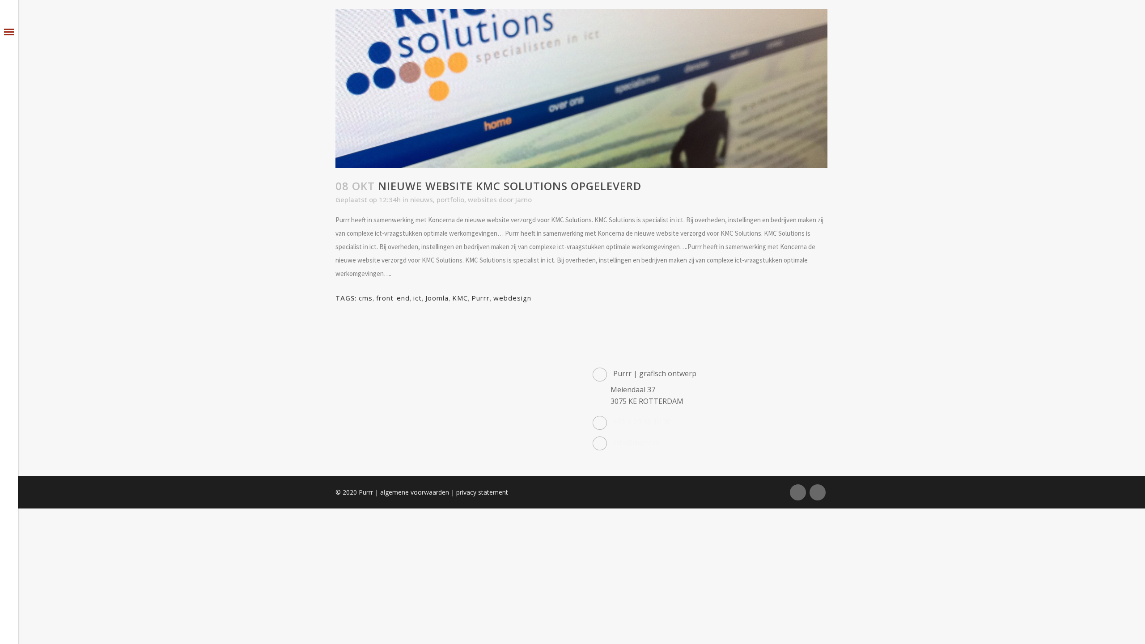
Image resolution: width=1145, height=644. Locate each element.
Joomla (437, 297)
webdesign (512, 297)
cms (366, 297)
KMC (460, 297)
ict (417, 297)
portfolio (450, 199)
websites (482, 199)
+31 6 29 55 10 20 (642, 422)
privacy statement (482, 492)
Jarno (523, 199)
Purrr (480, 297)
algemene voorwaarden (414, 492)
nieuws (421, 199)
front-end (393, 297)
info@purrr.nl (636, 442)
